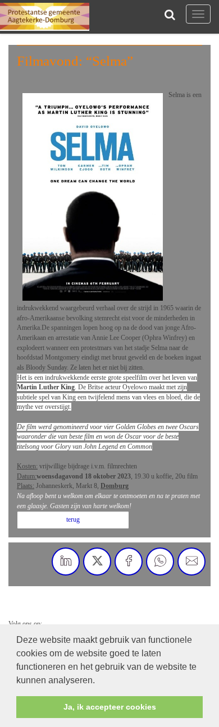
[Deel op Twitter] (97, 561)
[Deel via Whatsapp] (160, 561)
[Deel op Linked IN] (66, 561)
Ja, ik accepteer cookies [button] (109, 706)
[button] (99, 681)
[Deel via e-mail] (191, 561)
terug (73, 519)
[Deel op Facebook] (129, 561)
